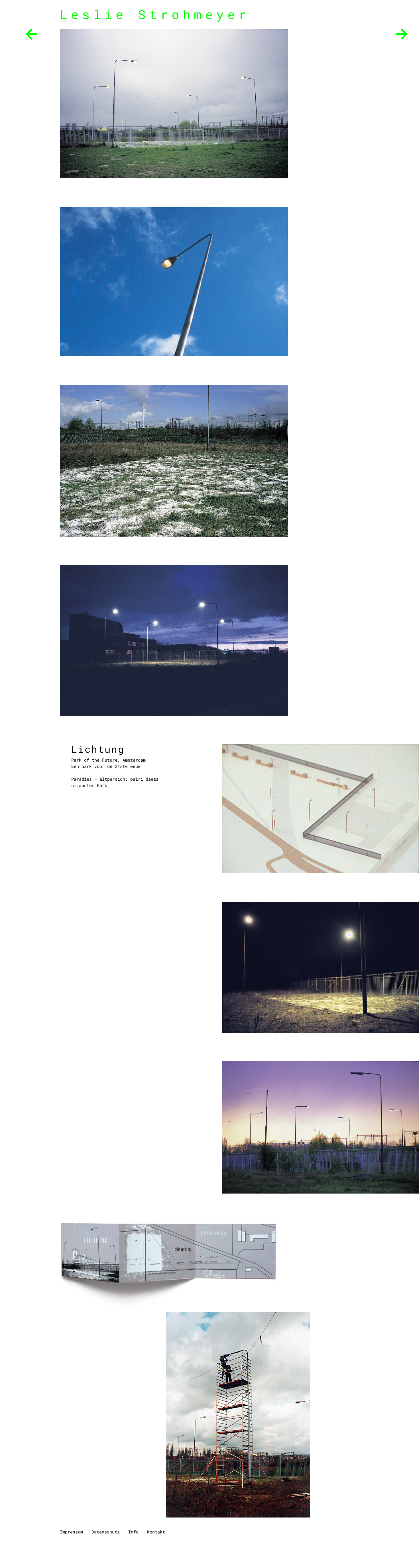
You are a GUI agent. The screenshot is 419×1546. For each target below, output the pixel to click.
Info (133, 1532)
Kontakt (156, 1532)
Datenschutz (105, 1532)
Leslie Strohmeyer (155, 14)
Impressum (71, 1532)
